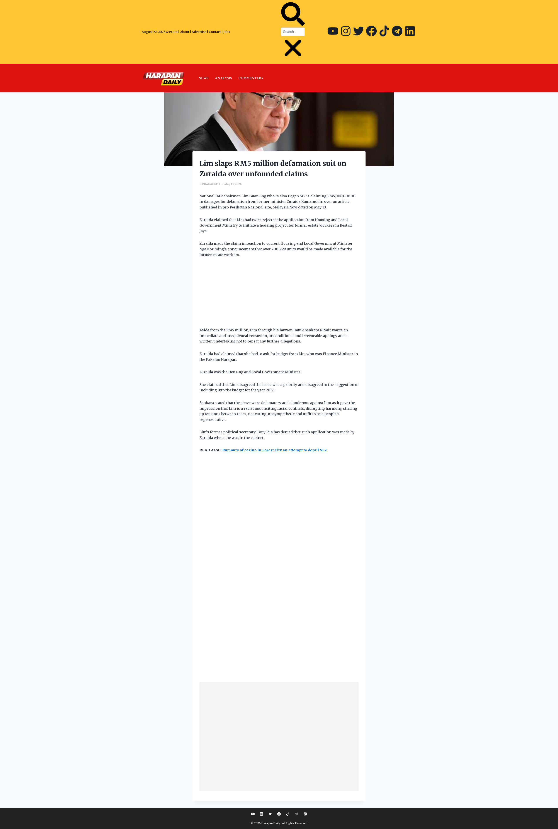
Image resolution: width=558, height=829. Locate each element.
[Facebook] (371, 31)
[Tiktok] (384, 31)
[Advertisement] (279, 295)
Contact (215, 32)
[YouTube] (252, 813)
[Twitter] (358, 31)
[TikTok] (287, 813)
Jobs (226, 32)
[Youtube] (332, 31)
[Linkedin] (305, 813)
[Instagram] (345, 31)
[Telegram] (397, 31)
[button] (293, 15)
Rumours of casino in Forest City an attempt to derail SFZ (274, 450)
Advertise (199, 32)
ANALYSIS (223, 78)
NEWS (203, 78)
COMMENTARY (251, 78)
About (184, 32)
